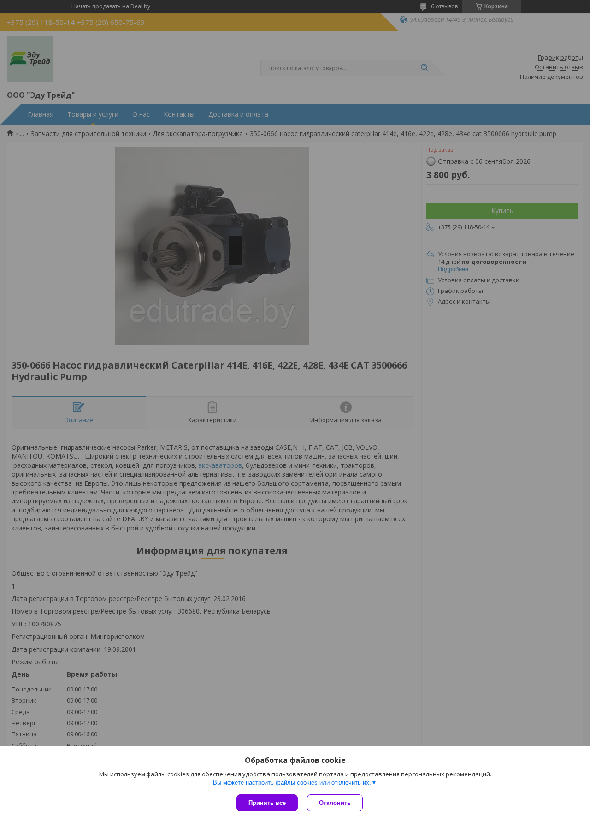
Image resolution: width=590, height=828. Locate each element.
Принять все (267, 802)
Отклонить (335, 802)
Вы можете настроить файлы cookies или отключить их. (292, 782)
